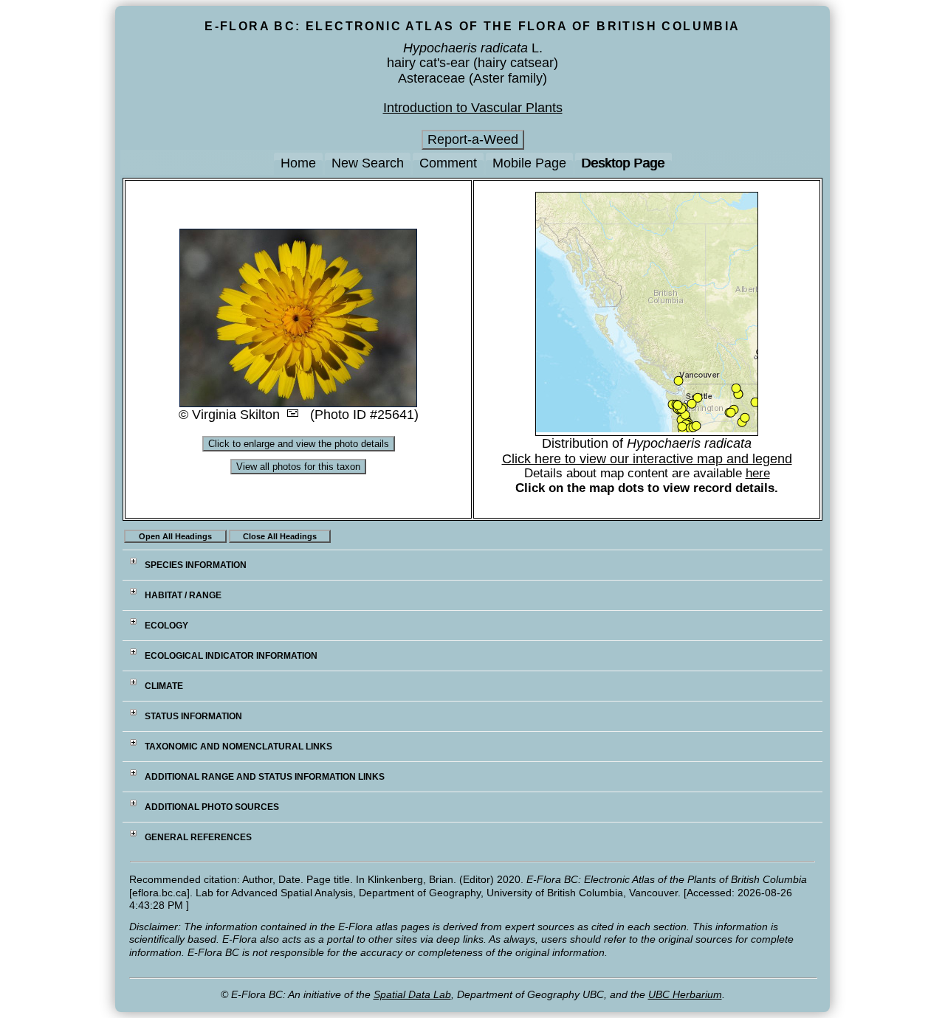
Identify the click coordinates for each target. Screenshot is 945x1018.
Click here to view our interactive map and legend (647, 458)
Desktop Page (623, 163)
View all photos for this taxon (298, 466)
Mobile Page (529, 163)
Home (298, 163)
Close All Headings (280, 536)
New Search (367, 163)
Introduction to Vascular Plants (473, 107)
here (758, 473)
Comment (448, 163)
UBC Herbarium (685, 994)
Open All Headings (175, 536)
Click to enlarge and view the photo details (298, 443)
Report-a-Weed (472, 139)
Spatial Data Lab (412, 994)
